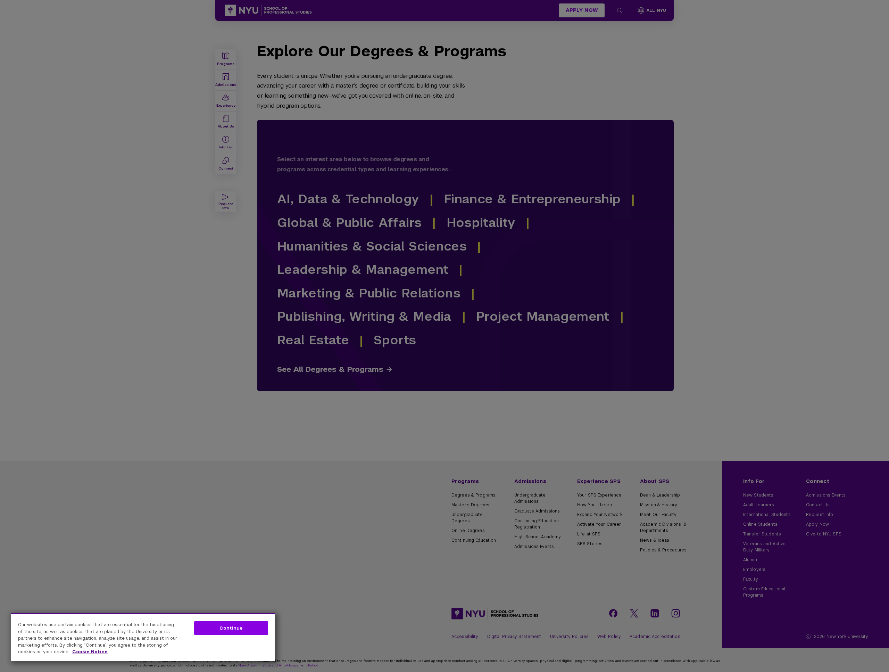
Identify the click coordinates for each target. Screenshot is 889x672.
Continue (231, 628)
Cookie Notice (90, 652)
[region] (143, 637)
